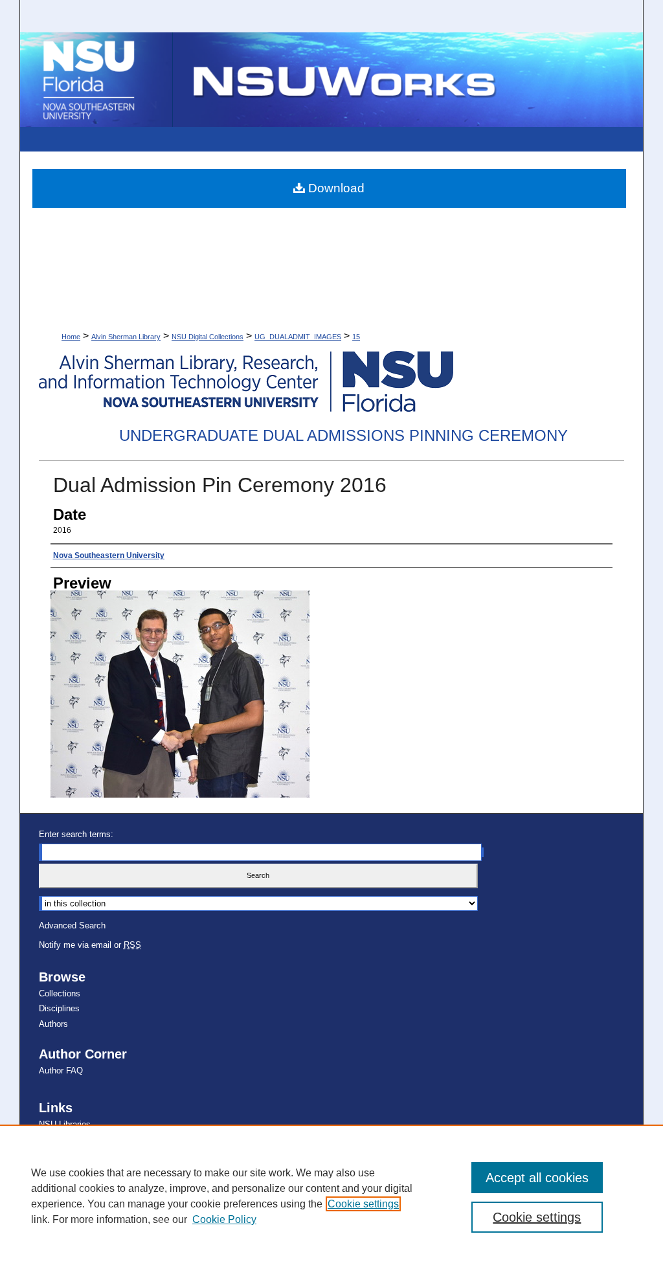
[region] (331, 1196)
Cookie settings (363, 1203)
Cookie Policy (224, 1219)
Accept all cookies (537, 1178)
